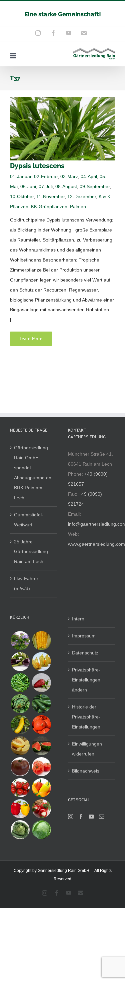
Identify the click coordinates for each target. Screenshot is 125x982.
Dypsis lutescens (37, 166)
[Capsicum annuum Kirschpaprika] (41, 808)
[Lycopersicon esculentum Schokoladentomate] (20, 766)
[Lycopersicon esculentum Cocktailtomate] (20, 787)
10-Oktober (22, 196)
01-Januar (20, 176)
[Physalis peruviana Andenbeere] (41, 661)
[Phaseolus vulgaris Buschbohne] (20, 682)
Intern (78, 618)
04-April (89, 176)
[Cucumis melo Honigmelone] (20, 745)
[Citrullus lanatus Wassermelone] (41, 745)
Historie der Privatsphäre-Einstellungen (86, 716)
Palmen (78, 206)
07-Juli (46, 186)
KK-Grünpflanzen (49, 206)
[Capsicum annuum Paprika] (20, 808)
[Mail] (101, 816)
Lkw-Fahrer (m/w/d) (26, 583)
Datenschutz (85, 652)
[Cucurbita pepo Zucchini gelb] (20, 724)
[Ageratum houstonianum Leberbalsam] (20, 640)
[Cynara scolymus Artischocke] (20, 703)
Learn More (31, 339)
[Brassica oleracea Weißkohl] (41, 829)
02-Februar (46, 176)
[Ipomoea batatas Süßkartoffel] (41, 682)
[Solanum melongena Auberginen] (20, 661)
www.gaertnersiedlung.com (96, 544)
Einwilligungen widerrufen (87, 749)
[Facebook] (81, 816)
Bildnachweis (85, 771)
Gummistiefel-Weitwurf (28, 519)
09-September (95, 186)
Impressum (84, 635)
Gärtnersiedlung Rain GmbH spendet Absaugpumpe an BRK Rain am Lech (32, 472)
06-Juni (28, 186)
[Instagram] (70, 816)
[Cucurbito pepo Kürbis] (41, 724)
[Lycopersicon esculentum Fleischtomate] (41, 766)
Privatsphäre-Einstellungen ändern (86, 679)
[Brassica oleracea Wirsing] (20, 829)
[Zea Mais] (41, 640)
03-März (69, 176)
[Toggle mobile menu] (13, 55)
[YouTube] (91, 816)
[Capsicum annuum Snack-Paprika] (41, 787)
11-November (50, 196)
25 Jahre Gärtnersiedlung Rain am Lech (31, 551)
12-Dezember (81, 196)
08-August (66, 186)
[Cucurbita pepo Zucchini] (41, 703)
